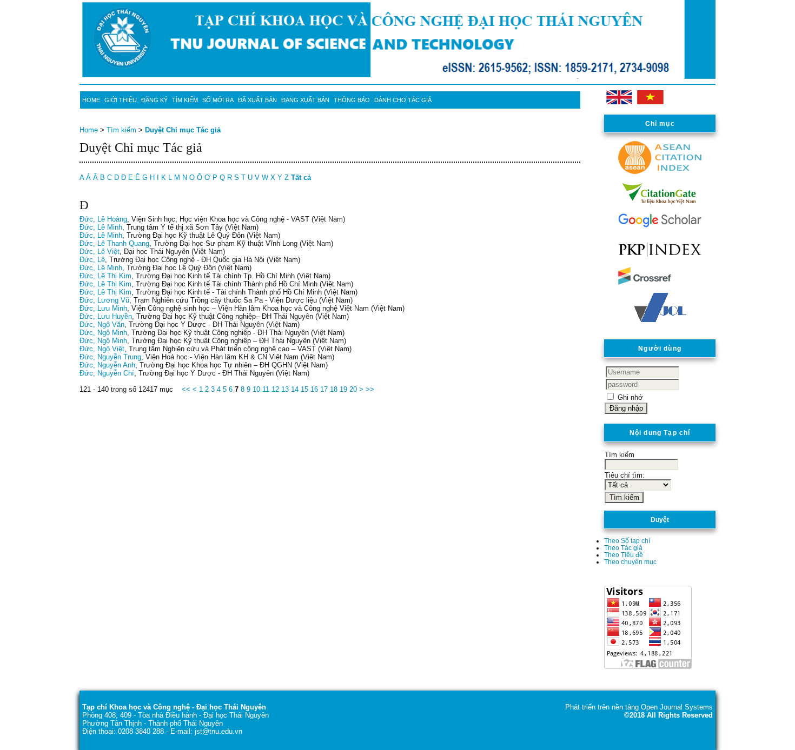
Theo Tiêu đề (623, 554)
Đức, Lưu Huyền (106, 316)
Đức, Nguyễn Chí (107, 373)
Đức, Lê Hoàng (103, 219)
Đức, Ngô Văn (102, 324)
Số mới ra (218, 100)
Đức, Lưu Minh (103, 308)
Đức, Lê (92, 260)
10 (256, 389)
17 (324, 389)
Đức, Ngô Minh (103, 333)
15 (304, 389)
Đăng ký (154, 100)
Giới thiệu (120, 100)
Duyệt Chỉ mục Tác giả (183, 130)
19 (343, 389)
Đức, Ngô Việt (102, 349)
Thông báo (352, 100)
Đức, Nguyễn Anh (107, 365)
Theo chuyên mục (630, 561)
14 (295, 389)
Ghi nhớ (630, 397)
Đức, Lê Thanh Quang (114, 243)
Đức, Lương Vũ (104, 300)
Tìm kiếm (185, 100)
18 (333, 389)
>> (370, 389)
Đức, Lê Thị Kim (105, 276)
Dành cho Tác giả (403, 100)
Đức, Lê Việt (100, 251)
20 (353, 389)
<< (186, 389)
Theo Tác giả (623, 547)
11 (265, 389)
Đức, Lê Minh (101, 227)
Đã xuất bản (257, 100)
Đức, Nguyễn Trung (110, 357)
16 (314, 389)
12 (275, 389)
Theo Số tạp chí (627, 540)
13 (285, 389)
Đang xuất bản (305, 100)
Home (91, 100)
